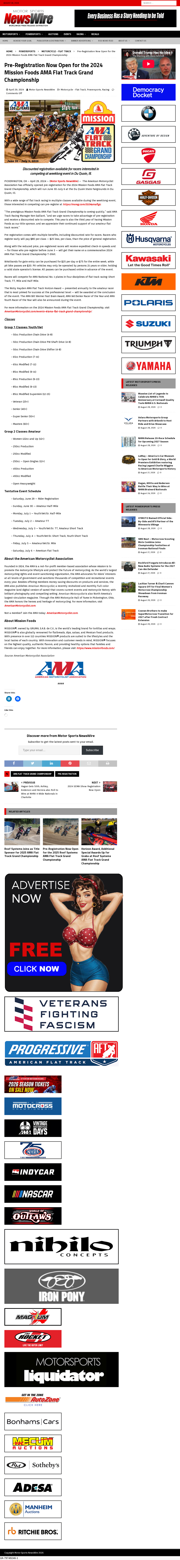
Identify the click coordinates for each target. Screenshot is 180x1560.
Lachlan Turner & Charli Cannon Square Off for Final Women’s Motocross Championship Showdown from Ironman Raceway (156, 590)
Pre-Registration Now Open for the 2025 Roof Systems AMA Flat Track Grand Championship (60, 854)
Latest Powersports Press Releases (143, 507)
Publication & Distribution (50, 40)
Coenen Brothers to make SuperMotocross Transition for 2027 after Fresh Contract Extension (155, 615)
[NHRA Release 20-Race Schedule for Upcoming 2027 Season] (128, 442)
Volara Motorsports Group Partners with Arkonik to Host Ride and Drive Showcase (155, 420)
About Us (123, 40)
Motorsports (10, 34)
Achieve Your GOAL (22, 40)
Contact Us (140, 40)
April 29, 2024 (16, 89)
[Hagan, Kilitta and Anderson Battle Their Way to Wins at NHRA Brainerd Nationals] (128, 486)
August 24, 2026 (148, 493)
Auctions (53, 34)
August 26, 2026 (148, 600)
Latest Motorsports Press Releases (143, 383)
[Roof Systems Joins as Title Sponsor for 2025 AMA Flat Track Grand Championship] (22, 831)
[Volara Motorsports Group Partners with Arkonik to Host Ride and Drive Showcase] (128, 421)
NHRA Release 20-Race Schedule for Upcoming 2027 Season (156, 439)
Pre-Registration (67, 774)
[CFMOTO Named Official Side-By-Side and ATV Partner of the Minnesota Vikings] (128, 521)
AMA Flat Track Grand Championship (32, 774)
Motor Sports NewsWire (42, 89)
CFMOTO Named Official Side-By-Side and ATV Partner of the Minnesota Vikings (155, 521)
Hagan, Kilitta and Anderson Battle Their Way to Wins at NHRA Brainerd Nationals (154, 486)
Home (5, 40)
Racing (80, 34)
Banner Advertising (81, 40)
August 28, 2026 (148, 407)
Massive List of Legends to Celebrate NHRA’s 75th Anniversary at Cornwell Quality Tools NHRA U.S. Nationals (156, 398)
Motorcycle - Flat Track (73, 89)
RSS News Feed (105, 40)
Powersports (33, 34)
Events (67, 34)
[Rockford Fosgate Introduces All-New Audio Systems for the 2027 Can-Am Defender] (128, 566)
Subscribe (92, 750)
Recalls (95, 34)
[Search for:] (158, 2)
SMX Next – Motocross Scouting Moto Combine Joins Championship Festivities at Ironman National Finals (156, 543)
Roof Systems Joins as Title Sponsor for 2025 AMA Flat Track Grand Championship (22, 852)
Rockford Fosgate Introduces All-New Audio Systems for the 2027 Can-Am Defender (157, 566)
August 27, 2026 (148, 472)
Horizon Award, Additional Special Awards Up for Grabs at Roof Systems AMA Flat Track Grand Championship (97, 856)
